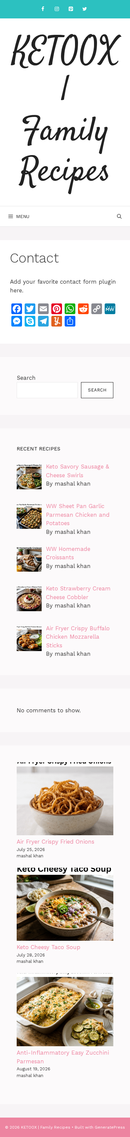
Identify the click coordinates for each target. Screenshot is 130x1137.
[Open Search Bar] (119, 216)
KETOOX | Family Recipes (65, 112)
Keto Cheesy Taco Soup (48, 947)
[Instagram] (56, 9)
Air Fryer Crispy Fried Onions (55, 841)
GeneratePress (110, 1127)
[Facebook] (42, 9)
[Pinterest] (70, 9)
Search (26, 377)
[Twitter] (84, 9)
